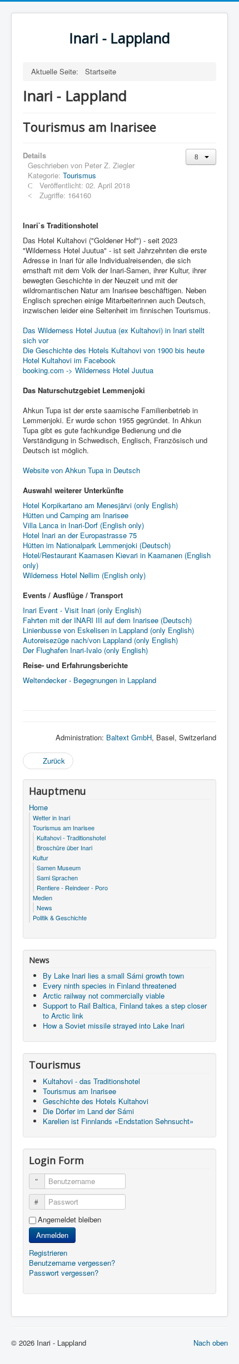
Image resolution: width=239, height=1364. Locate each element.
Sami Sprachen (57, 877)
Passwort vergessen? (63, 1272)
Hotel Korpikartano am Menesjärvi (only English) (100, 505)
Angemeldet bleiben (69, 1220)
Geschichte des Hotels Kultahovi (95, 1101)
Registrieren (49, 1252)
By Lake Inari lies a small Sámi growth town (113, 975)
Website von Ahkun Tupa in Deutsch (81, 470)
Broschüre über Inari (64, 847)
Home (38, 808)
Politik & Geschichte (60, 917)
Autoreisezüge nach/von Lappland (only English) (100, 640)
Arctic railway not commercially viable (104, 995)
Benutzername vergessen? (72, 1262)
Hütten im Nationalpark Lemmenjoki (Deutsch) (97, 545)
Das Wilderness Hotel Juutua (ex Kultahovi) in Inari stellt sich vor (114, 335)
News (44, 907)
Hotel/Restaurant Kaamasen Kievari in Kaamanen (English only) (117, 560)
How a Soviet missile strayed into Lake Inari (114, 1025)
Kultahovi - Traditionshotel (71, 837)
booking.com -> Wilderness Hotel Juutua (88, 370)
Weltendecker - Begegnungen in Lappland (89, 680)
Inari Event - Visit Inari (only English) (82, 610)
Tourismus (79, 175)
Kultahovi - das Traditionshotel (91, 1081)
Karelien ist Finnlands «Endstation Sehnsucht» (118, 1121)
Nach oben (210, 1342)
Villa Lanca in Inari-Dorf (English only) (83, 525)
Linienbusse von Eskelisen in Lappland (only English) (108, 630)
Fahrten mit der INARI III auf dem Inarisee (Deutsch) (107, 620)
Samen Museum (59, 867)
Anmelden (52, 1235)
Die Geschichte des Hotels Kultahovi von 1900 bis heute (114, 350)
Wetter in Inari (51, 817)
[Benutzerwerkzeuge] (201, 157)
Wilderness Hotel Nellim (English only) (84, 575)
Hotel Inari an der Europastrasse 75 (80, 535)
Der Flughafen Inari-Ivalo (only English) (85, 650)
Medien (42, 897)
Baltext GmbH (129, 737)
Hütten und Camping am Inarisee (75, 515)
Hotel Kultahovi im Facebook (69, 360)
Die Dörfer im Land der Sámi (88, 1111)
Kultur (40, 857)
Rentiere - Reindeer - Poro (72, 887)
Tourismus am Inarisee (63, 827)
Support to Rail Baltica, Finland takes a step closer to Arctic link (125, 1010)
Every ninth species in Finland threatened (109, 985)
